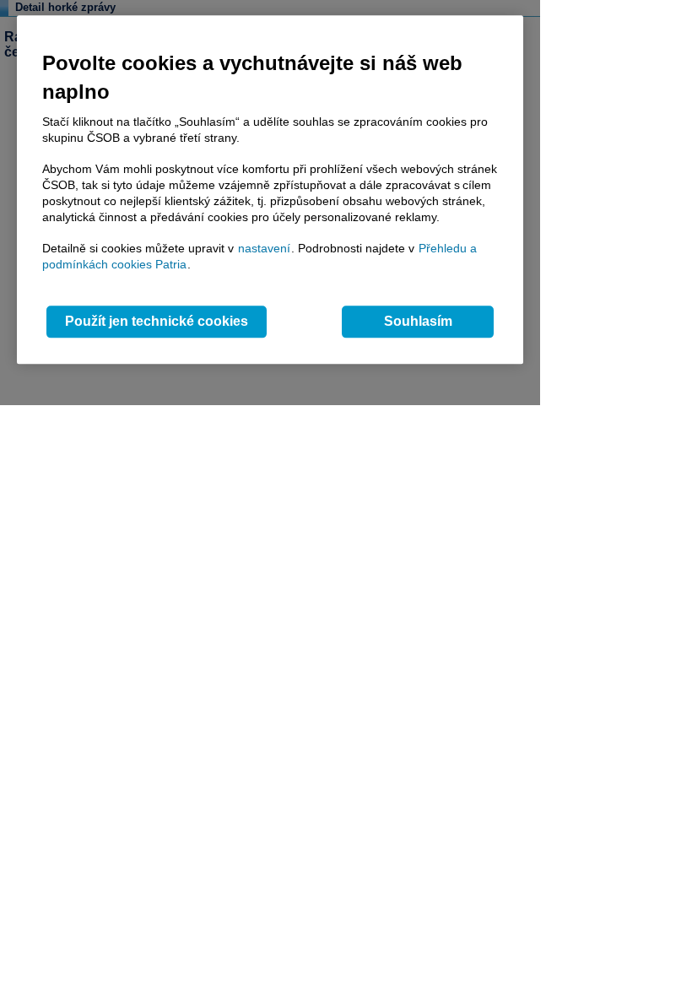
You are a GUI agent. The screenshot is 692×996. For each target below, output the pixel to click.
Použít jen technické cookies (156, 322)
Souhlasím (418, 322)
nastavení (264, 248)
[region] (270, 189)
